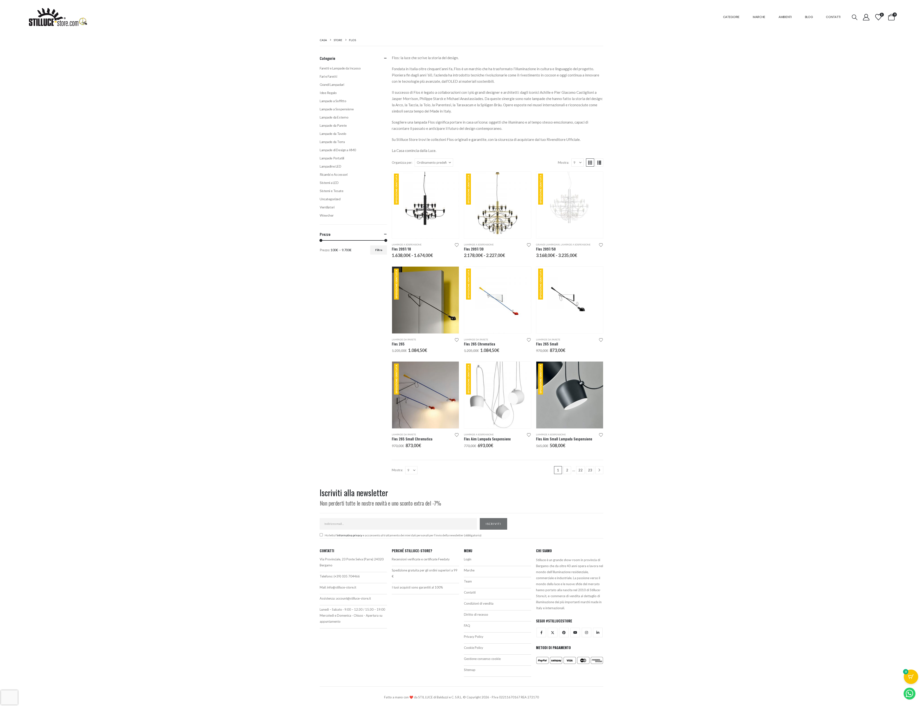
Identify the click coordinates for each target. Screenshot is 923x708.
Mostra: (563, 162)
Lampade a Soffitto (333, 101)
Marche (759, 17)
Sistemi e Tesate (331, 191)
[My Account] (866, 17)
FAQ (467, 625)
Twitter (552, 632)
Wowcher (327, 215)
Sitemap (469, 670)
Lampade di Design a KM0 (338, 150)
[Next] (599, 470)
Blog (809, 17)
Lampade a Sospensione (407, 244)
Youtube (575, 632)
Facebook (541, 632)
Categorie (731, 17)
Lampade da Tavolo (333, 134)
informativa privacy (349, 535)
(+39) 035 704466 (347, 576)
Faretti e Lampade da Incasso (340, 68)
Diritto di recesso (476, 614)
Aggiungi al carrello (523, 274)
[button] (854, 17)
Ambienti (785, 17)
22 (580, 470)
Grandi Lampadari (548, 244)
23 (590, 470)
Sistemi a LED (329, 183)
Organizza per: (402, 162)
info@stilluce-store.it (341, 587)
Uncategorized (330, 199)
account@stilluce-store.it (353, 598)
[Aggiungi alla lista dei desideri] (456, 245)
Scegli (451, 179)
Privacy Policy (473, 637)
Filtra (378, 250)
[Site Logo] (58, 17)
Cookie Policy (473, 648)
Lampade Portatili (332, 158)
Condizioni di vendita (478, 603)
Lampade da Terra (332, 142)
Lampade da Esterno (334, 117)
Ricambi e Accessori (334, 174)
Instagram (586, 632)
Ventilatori (327, 207)
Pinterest (564, 632)
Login (467, 559)
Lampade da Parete (404, 339)
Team (468, 581)
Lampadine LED (330, 166)
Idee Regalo (328, 93)
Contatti (833, 17)
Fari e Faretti (328, 76)
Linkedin (598, 632)
